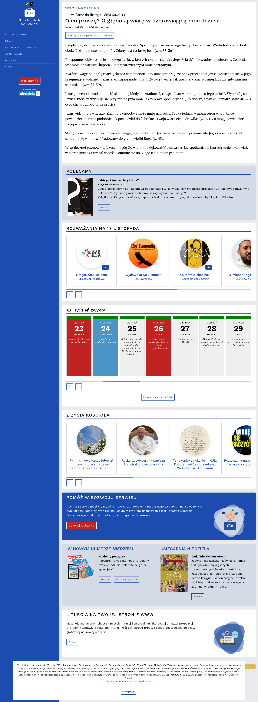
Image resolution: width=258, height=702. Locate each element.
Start (68, 7)
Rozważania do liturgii (87, 7)
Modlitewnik (13, 54)
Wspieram (28, 80)
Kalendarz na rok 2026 (159, 397)
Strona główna (15, 34)
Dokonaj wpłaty (80, 525)
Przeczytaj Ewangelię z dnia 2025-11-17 (89, 35)
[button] (69, 294)
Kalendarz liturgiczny (21, 47)
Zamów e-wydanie (126, 579)
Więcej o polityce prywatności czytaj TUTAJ (129, 681)
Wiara (8, 67)
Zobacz (104, 207)
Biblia (8, 41)
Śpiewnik (10, 60)
